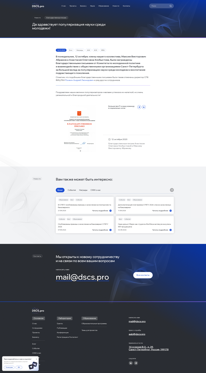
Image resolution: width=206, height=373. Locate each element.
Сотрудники (37, 328)
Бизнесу (83, 6)
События (72, 190)
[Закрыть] (36, 359)
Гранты (60, 323)
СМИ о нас (96, 190)
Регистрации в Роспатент (67, 337)
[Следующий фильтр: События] (172, 190)
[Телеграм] (139, 107)
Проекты (73, 6)
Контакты (126, 6)
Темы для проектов (89, 330)
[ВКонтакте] (144, 107)
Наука (92, 6)
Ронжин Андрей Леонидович (79, 80)
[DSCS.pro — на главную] (38, 6)
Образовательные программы (94, 323)
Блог (60, 190)
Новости (116, 6)
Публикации (62, 328)
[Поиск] (171, 6)
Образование (103, 6)
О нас (63, 6)
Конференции (63, 332)
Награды (83, 190)
